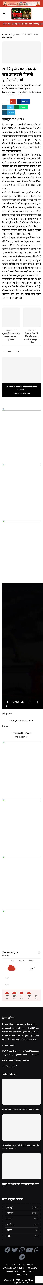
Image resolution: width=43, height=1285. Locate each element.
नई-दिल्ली (22, 1224)
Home (4, 34)
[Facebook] (7, 1250)
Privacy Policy (26, 1264)
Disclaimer (33, 1268)
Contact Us (12, 1271)
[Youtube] (29, 1250)
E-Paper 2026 (21, 1274)
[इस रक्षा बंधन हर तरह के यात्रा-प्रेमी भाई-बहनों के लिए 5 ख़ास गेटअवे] (21, 1092)
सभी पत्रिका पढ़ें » (21, 737)
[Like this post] (13, 101)
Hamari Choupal (9, 92)
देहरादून (22, 1207)
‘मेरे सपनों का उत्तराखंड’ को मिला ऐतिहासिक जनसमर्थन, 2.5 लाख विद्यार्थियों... (20, 1147)
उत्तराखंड (22, 1213)
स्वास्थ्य (22, 1218)
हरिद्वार (22, 1230)
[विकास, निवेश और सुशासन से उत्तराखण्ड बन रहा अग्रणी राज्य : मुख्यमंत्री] (21, 1166)
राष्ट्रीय (22, 1236)
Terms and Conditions (12, 1268)
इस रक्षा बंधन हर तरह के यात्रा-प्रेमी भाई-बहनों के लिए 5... (21, 1109)
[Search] (40, 13)
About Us (10, 1264)
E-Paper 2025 (27, 1271)
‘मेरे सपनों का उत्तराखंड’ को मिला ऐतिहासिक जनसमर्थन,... (21, 388)
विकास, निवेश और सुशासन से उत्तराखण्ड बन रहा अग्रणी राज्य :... (20, 1185)
